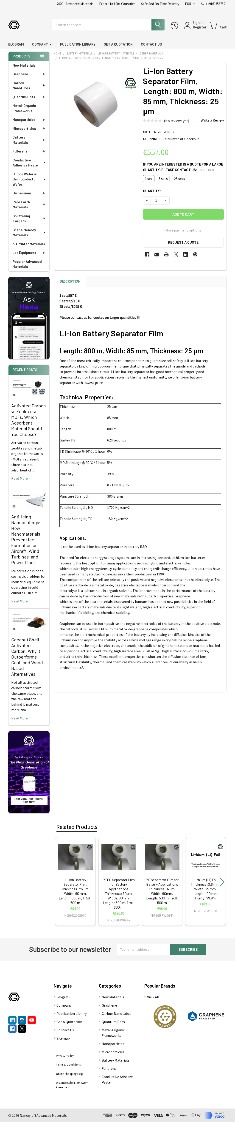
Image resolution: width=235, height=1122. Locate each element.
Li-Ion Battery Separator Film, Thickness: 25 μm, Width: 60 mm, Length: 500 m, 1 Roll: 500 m (75, 891)
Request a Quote (183, 242)
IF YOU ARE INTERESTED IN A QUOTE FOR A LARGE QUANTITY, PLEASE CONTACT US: (183, 167)
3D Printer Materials (29, 244)
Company (40, 44)
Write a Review (212, 120)
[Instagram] (22, 1020)
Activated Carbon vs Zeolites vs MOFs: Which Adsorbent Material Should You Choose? (28, 420)
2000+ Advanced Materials (75, 4)
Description (70, 281)
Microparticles (24, 128)
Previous (58, 882)
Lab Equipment (24, 253)
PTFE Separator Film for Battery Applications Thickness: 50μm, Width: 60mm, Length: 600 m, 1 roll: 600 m (119, 893)
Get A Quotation (118, 44)
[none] (97, 106)
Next (222, 882)
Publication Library (77, 44)
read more (19, 478)
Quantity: (152, 190)
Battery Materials (20, 139)
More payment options (183, 230)
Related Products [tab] (76, 827)
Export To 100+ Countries (117, 4)
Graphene (20, 74)
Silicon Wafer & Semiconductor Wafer (25, 179)
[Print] (166, 254)
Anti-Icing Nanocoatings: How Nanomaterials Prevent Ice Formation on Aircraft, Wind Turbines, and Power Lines (25, 539)
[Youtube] (32, 1020)
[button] (165, 1016)
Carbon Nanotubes (21, 85)
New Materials (24, 65)
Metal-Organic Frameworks (24, 108)
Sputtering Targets (21, 218)
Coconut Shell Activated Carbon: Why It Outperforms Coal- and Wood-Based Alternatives (28, 657)
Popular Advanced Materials (27, 264)
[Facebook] (147, 254)
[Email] (157, 254)
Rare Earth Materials (21, 204)
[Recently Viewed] (175, 25)
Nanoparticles (24, 119)
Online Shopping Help (69, 1074)
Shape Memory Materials (24, 232)
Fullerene (20, 151)
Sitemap (63, 1038)
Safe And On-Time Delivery (160, 4)
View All (153, 997)
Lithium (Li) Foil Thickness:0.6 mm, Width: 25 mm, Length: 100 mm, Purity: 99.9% (205, 888)
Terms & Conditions (68, 1065)
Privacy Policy (65, 1056)
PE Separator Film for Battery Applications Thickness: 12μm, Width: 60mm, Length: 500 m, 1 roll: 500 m (162, 891)
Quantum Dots (24, 97)
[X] (176, 254)
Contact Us (151, 44)
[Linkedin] (186, 254)
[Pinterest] (195, 254)
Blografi (16, 44)
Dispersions (22, 193)
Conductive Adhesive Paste (25, 162)
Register (199, 27)
